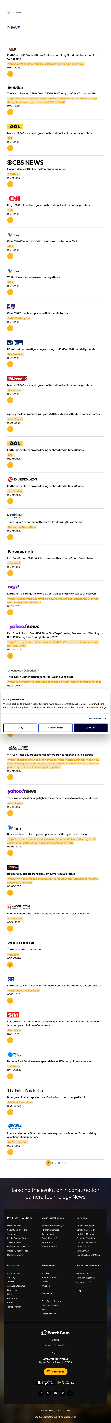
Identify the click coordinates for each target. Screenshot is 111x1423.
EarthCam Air (82, 1250)
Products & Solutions (19, 1218)
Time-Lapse (12, 1234)
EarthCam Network (87, 1265)
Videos (45, 1281)
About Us (47, 1293)
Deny (20, 727)
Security (11, 1277)
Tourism (10, 1281)
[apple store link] (45, 1382)
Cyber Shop (82, 1282)
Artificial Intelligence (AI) (53, 1225)
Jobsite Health (48, 1234)
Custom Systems (15, 1255)
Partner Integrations (51, 1229)
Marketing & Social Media (88, 1255)
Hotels (10, 1294)
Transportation (14, 1306)
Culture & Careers (50, 1305)
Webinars (46, 1285)
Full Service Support (85, 1225)
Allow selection (55, 727)
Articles (45, 1273)
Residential (12, 1298)
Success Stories (49, 1277)
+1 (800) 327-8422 (55, 1345)
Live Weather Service (86, 1242)
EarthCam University (86, 1234)
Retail (10, 1302)
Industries (13, 1265)
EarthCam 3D (82, 1246)
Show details (95, 718)
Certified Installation (85, 1229)
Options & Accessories (17, 1250)
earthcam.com (83, 1273)
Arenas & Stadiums (16, 1285)
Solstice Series (14, 1242)
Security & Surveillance (17, 1229)
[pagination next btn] (69, 1163)
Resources (48, 1265)
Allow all (90, 727)
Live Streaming (14, 1225)
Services (81, 1218)
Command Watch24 (85, 1238)
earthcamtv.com (84, 1277)
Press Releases (49, 1313)
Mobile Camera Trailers (17, 1238)
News (44, 1309)
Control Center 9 (49, 1238)
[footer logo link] (55, 1332)
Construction (13, 1273)
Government (13, 1290)
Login (79, 1290)
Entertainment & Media (18, 1246)
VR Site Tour (47, 1242)
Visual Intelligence (53, 1218)
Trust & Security (49, 1246)
